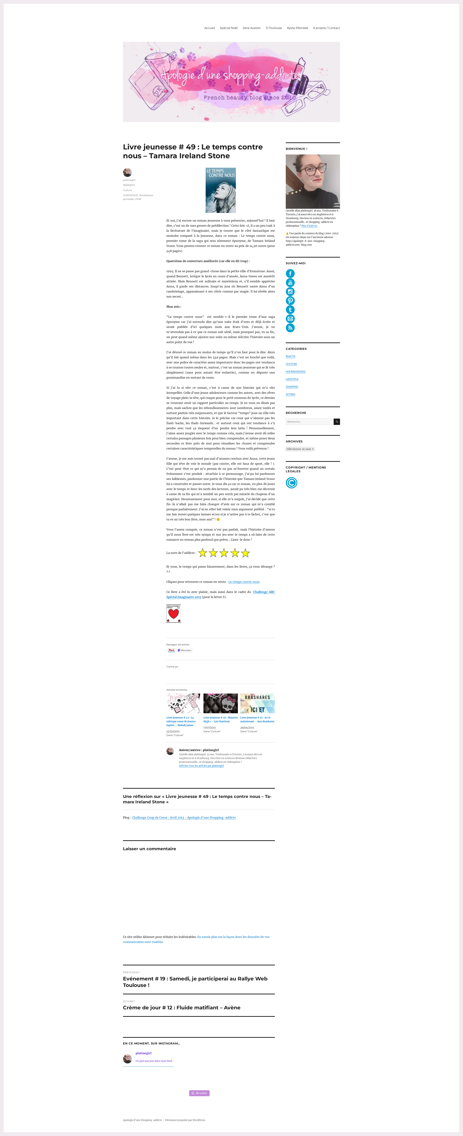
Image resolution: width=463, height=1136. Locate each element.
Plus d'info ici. (309, 225)
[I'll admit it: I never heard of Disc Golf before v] (137, 1079)
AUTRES (290, 394)
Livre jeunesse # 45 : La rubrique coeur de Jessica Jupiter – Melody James (181, 721)
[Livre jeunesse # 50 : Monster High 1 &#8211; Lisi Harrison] (220, 703)
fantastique (146, 195)
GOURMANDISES (295, 371)
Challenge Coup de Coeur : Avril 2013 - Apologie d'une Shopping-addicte (184, 817)
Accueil (209, 28)
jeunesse (128, 199)
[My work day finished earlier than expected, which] (229, 1079)
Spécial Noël (229, 28)
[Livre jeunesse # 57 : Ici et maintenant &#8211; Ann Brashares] (257, 703)
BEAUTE (290, 356)
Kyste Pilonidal (297, 28)
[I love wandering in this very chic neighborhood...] (198, 1079)
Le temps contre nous (244, 582)
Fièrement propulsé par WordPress (185, 1120)
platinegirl (129, 180)
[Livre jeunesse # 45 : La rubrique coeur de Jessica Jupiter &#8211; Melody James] (183, 703)
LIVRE (138, 199)
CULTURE (291, 364)
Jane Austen (252, 28)
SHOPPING (292, 386)
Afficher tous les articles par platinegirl (201, 765)
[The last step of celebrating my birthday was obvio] (260, 1079)
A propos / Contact (326, 28)
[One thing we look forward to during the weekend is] (168, 1079)
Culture (127, 190)
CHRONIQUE (130, 195)
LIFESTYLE (292, 379)
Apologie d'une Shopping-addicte (142, 1120)
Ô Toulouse (274, 28)
